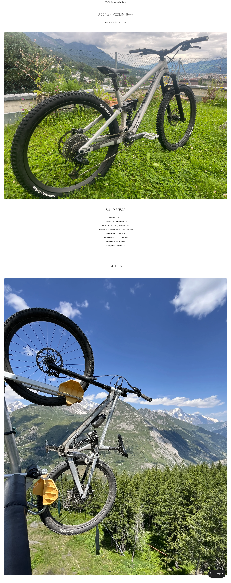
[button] (110, 571)
